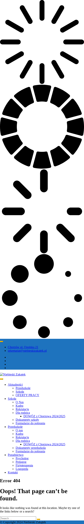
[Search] (38, 519)
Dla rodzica (23, 412)
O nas (19, 430)
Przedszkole (23, 388)
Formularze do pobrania (30, 423)
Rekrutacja (22, 409)
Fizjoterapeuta (24, 465)
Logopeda (22, 469)
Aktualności (15, 384)
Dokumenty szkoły (27, 419)
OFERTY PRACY (27, 395)
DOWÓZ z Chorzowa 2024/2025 (44, 416)
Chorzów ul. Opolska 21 (23, 347)
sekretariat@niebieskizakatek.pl (27, 350)
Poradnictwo (15, 454)
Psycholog (22, 458)
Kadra (19, 405)
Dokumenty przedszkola (31, 447)
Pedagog (21, 462)
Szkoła (20, 391)
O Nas (20, 402)
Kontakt (13, 472)
